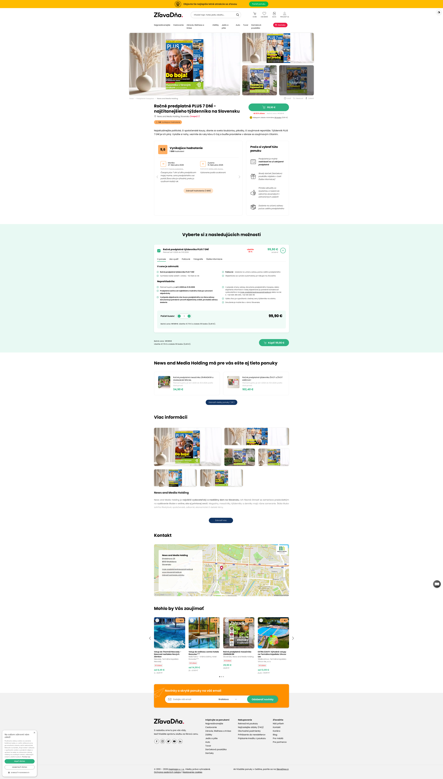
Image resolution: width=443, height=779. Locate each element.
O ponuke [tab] (161, 259)
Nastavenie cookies (192, 772)
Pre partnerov (280, 742)
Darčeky (281, 25)
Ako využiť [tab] (173, 259)
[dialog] (19, 753)
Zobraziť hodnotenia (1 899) (198, 190)
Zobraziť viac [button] (221, 520)
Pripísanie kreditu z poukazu (252, 738)
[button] (157, 172)
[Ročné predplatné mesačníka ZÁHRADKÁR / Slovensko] (238, 645)
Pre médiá (278, 738)
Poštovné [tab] (186, 259)
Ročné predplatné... (176, 169)
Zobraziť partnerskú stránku (173, 575)
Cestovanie (178, 25)
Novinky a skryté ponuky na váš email (193, 691)
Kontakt (276, 727)
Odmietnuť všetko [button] (19, 767)
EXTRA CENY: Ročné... (216, 169)
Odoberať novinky (263, 699)
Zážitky (216, 25)
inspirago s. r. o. (176, 769)
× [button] (34, 733)
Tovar (245, 25)
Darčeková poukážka (256, 26)
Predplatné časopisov (145, 98)
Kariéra (276, 731)
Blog (275, 734)
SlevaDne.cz (283, 769)
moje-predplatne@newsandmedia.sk (177, 569)
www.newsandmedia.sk (172, 572)
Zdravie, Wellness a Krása (195, 26)
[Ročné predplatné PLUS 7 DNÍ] (184, 64)
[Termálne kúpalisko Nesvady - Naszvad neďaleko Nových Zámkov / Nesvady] (169, 645)
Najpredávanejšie (162, 25)
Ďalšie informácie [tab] (214, 259)
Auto (238, 25)
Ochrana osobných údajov (167, 772)
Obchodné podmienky (249, 731)
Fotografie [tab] (198, 259)
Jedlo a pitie (225, 26)
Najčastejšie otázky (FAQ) (251, 727)
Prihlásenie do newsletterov (251, 734)
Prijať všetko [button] (19, 761)
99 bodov (277, 117)
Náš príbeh (278, 723)
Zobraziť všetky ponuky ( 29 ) (221, 402)
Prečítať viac (26, 757)
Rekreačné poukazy (248, 723)
